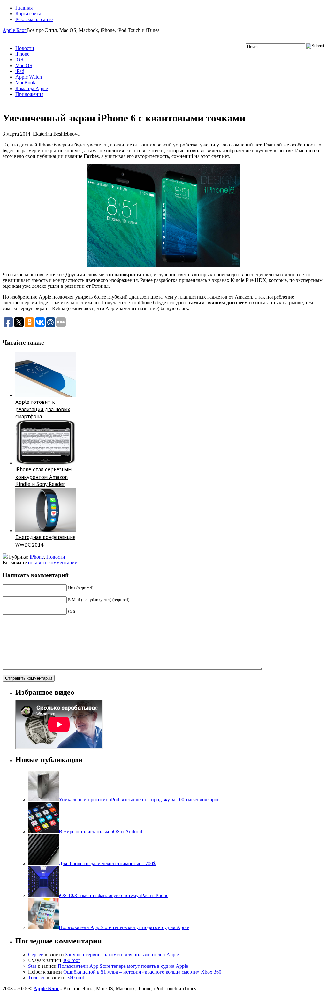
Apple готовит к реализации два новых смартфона (42, 409)
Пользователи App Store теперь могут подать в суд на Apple (123, 966)
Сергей (36, 954)
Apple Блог (15, 30)
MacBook (25, 82)
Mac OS (23, 65)
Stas (32, 966)
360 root (71, 960)
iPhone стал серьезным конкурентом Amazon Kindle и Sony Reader (43, 477)
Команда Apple (31, 88)
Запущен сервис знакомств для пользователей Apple (122, 954)
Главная (24, 8)
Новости (24, 48)
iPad (19, 71)
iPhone (22, 54)
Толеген (37, 977)
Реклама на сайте (34, 19)
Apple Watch (28, 77)
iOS (19, 59)
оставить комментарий (53, 562)
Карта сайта (28, 13)
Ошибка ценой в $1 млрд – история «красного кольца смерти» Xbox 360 (142, 971)
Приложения (29, 94)
